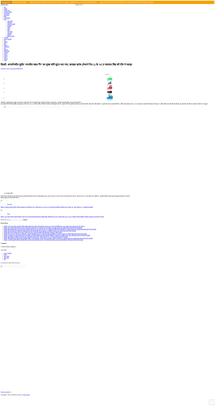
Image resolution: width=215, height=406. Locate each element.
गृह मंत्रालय (7, 13)
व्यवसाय (6, 53)
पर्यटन (5, 57)
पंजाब (8, 28)
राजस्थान (9, 33)
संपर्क (5, 60)
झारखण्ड (9, 25)
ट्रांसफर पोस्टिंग (8, 12)
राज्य (5, 19)
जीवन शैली (6, 47)
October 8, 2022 (5, 68)
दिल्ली (8, 27)
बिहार (8, 30)
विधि (5, 16)
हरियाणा (9, 34)
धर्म (4, 48)
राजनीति (6, 37)
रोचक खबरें (6, 51)
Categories (3, 246)
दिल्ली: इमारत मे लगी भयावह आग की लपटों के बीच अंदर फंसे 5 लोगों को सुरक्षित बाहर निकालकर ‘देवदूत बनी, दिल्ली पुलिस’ (118, 2)
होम (5, 7)
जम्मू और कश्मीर (11, 24)
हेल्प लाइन (6, 258)
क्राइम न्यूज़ (7, 10)
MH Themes (26, 395)
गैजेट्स (5, 45)
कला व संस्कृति (7, 39)
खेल (5, 44)
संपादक (6, 59)
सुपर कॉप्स (6, 15)
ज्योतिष (5, 42)
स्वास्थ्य (6, 56)
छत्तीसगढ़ (9, 22)
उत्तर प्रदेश (10, 21)
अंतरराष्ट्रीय (7, 18)
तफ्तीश (5, 9)
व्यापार (5, 54)
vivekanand (13, 68)
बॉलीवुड (6, 50)
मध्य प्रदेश (9, 31)
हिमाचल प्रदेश (10, 36)
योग (5, 40)
